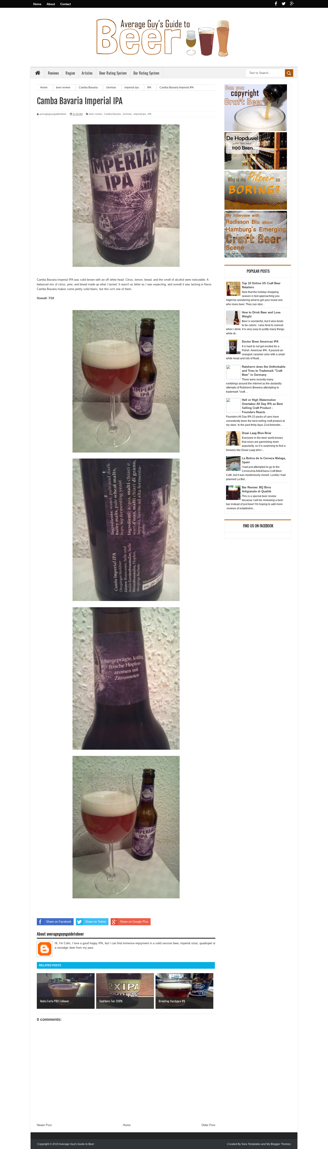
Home (37, 4)
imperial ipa (140, 114)
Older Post (208, 1125)
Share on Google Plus (134, 921)
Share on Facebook (58, 921)
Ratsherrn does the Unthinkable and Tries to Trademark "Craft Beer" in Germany (263, 370)
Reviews (53, 73)
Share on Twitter (95, 921)
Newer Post (44, 1125)
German (127, 114)
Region (70, 73)
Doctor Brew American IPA (260, 341)
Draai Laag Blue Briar (256, 433)
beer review (95, 114)
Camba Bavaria (112, 114)
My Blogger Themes (278, 1144)
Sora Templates (250, 1144)
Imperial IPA (65, 279)
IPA (149, 114)
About (51, 4)
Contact (65, 4)
